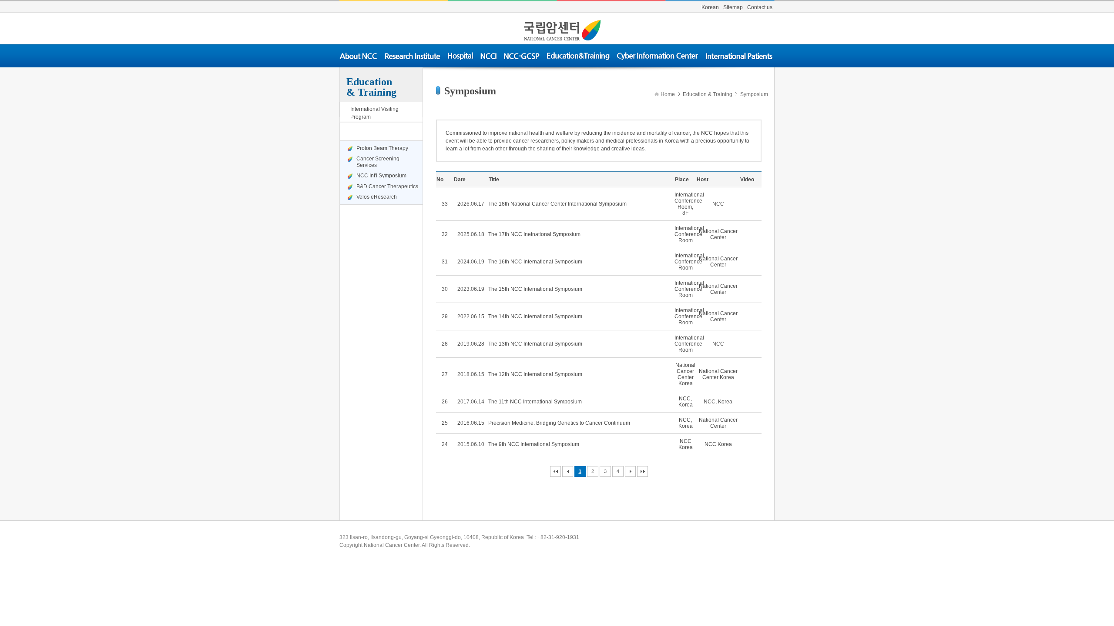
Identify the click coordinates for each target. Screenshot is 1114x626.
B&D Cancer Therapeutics (385, 186)
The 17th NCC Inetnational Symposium (534, 234)
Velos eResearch (376, 197)
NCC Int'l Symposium (381, 176)
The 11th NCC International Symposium (535, 402)
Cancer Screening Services (377, 162)
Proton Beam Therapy (382, 148)
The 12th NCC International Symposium (535, 374)
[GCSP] (522, 56)
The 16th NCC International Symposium (535, 262)
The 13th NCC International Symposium (535, 344)
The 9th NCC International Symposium (533, 444)
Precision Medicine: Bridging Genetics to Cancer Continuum (559, 423)
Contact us (759, 7)
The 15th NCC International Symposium (535, 289)
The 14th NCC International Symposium (535, 316)
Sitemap (733, 7)
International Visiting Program (374, 113)
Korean (710, 7)
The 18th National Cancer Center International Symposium (557, 204)
